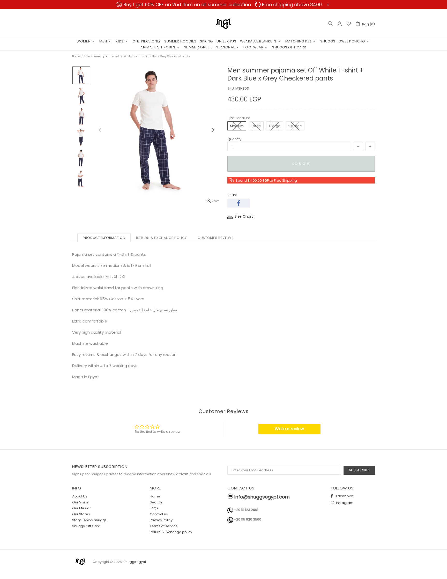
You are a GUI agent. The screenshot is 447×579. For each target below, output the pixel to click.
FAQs (154, 508)
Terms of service (164, 526)
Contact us (159, 514)
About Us (79, 496)
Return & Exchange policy (171, 532)
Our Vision (80, 502)
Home (76, 56)
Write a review (289, 429)
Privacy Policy (161, 520)
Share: (232, 195)
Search (156, 502)
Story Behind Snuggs (89, 520)
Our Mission (82, 508)
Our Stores (81, 514)
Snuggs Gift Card (86, 526)
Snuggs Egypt (223, 23)
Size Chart (244, 216)
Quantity (234, 139)
